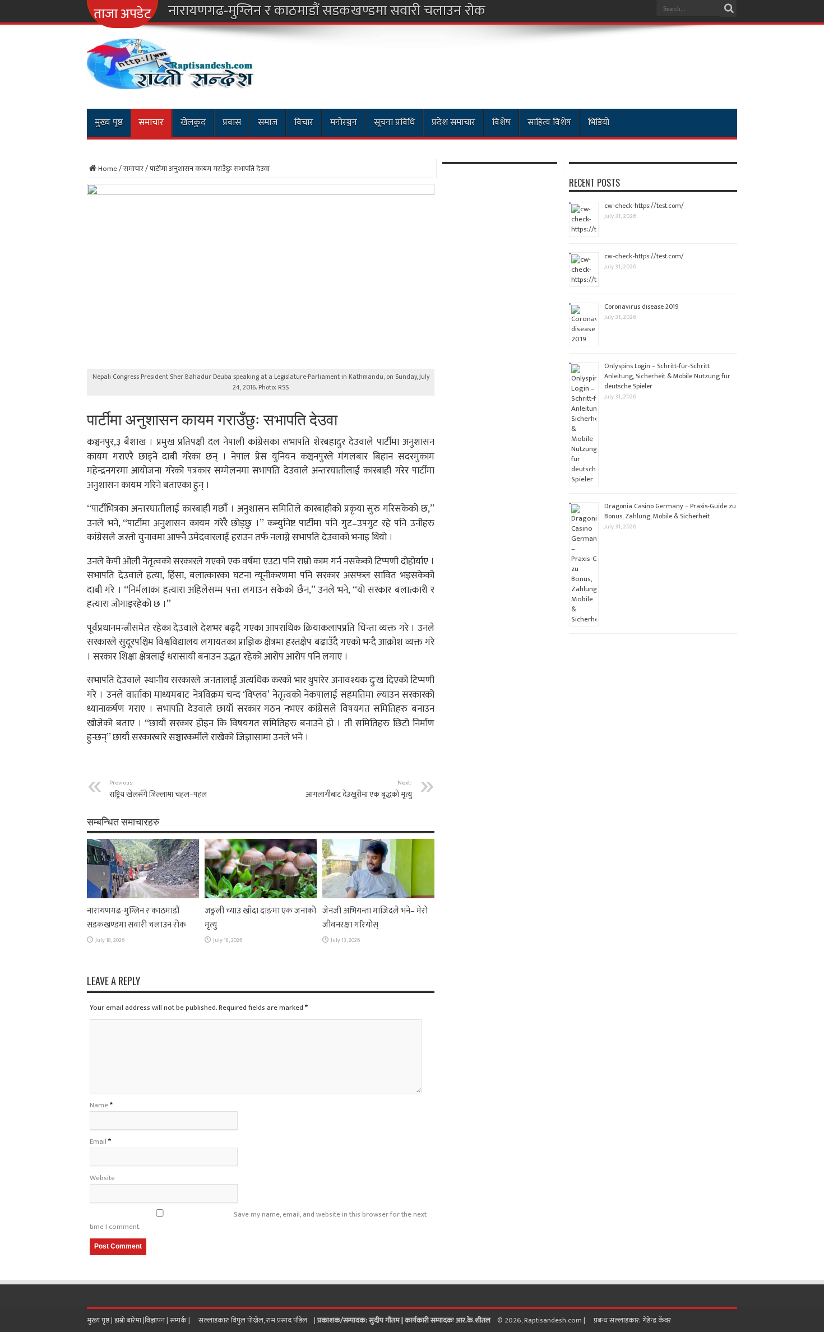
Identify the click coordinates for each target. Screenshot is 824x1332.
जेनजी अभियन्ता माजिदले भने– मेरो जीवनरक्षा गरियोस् (375, 918)
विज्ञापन (155, 1320)
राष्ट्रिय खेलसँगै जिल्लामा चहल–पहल (158, 789)
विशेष (501, 122)
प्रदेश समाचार (453, 122)
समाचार (151, 122)
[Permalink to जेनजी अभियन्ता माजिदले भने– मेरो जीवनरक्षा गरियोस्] (378, 896)
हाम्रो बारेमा (128, 1320)
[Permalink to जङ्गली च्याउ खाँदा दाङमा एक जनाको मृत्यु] (261, 896)
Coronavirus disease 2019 (641, 306)
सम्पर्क (179, 1320)
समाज (267, 122)
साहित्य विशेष (549, 122)
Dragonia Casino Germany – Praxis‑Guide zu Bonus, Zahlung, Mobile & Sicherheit (670, 511)
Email (98, 1141)
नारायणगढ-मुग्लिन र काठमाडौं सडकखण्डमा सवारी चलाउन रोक (326, 11)
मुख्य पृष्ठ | (100, 1320)
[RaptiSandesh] (171, 80)
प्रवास (232, 122)
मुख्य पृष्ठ (109, 122)
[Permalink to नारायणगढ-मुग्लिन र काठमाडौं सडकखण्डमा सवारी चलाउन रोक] (143, 896)
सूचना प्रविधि (394, 122)
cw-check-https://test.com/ (644, 205)
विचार (303, 122)
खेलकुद (193, 122)
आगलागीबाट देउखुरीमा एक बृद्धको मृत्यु (358, 789)
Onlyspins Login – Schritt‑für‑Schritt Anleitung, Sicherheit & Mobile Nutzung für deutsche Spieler (667, 376)
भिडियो (598, 122)
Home (107, 169)
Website (102, 1178)
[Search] (728, 8)
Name (99, 1105)
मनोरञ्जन (343, 122)
